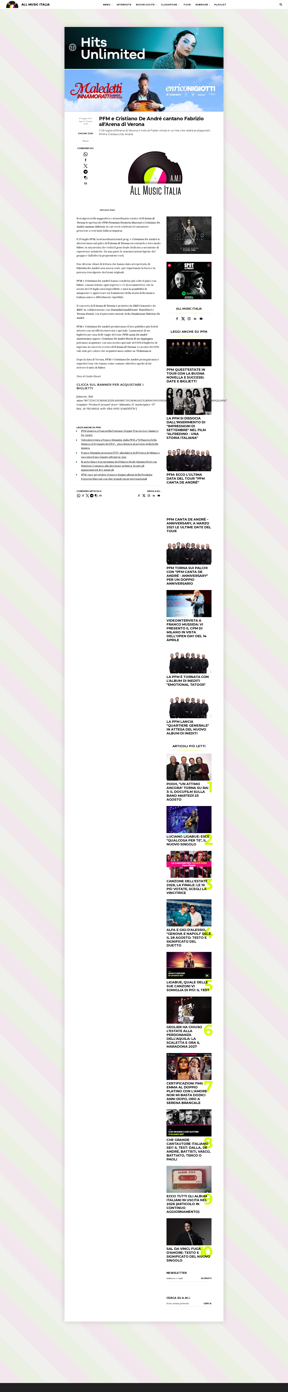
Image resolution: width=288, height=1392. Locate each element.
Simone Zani (85, 133)
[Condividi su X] (86, 166)
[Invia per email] (86, 183)
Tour (187, 4)
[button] (86, 178)
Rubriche (202, 4)
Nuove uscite (145, 4)
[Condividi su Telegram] (86, 172)
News (106, 4)
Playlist (220, 4)
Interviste (124, 4)
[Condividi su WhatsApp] (86, 154)
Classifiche (169, 4)
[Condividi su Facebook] (86, 160)
